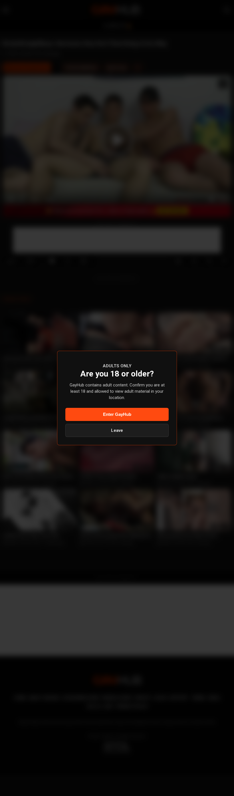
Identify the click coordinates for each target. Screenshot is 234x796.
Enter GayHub (117, 414)
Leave (117, 430)
